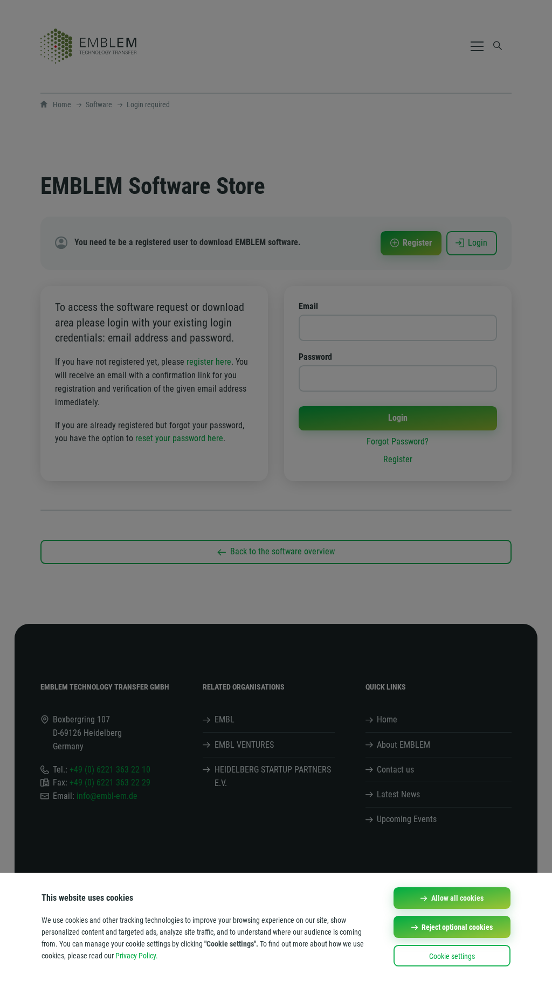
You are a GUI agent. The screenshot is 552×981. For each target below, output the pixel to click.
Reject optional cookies (457, 927)
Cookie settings (452, 956)
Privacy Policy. (136, 955)
